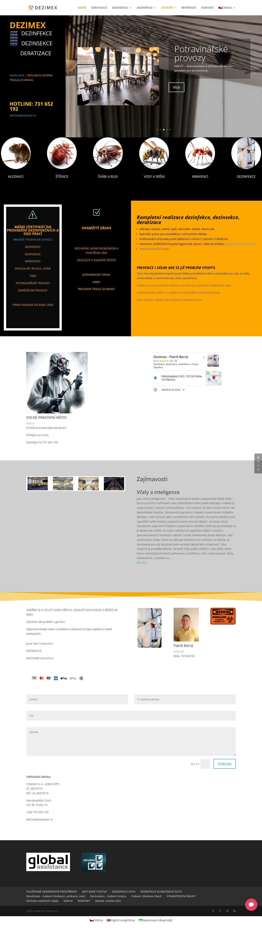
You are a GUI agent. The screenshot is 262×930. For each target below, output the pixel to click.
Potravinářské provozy (201, 53)
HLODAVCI (16, 176)
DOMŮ (82, 7)
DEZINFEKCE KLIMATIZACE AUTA (161, 891)
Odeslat (225, 763)
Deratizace (248, 244)
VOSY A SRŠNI (154, 176)
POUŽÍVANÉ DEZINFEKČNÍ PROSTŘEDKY (51, 891)
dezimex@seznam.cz (23, 115)
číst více (142, 562)
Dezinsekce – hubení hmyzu (108, 896)
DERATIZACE (99, 7)
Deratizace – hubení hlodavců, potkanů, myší (55, 896)
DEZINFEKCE (144, 7)
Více (176, 87)
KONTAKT (207, 7)
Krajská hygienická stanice (32, 239)
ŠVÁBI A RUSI (108, 176)
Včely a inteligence (158, 492)
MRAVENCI (200, 176)
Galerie (68, 901)
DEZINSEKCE (120, 7)
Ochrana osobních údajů (42, 901)
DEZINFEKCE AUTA (123, 891)
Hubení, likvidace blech (146, 896)
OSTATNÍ (167, 7)
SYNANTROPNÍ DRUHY (181, 896)
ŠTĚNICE (62, 176)
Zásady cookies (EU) (108, 901)
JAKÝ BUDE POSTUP (94, 891)
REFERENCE (188, 7)
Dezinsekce (233, 244)
